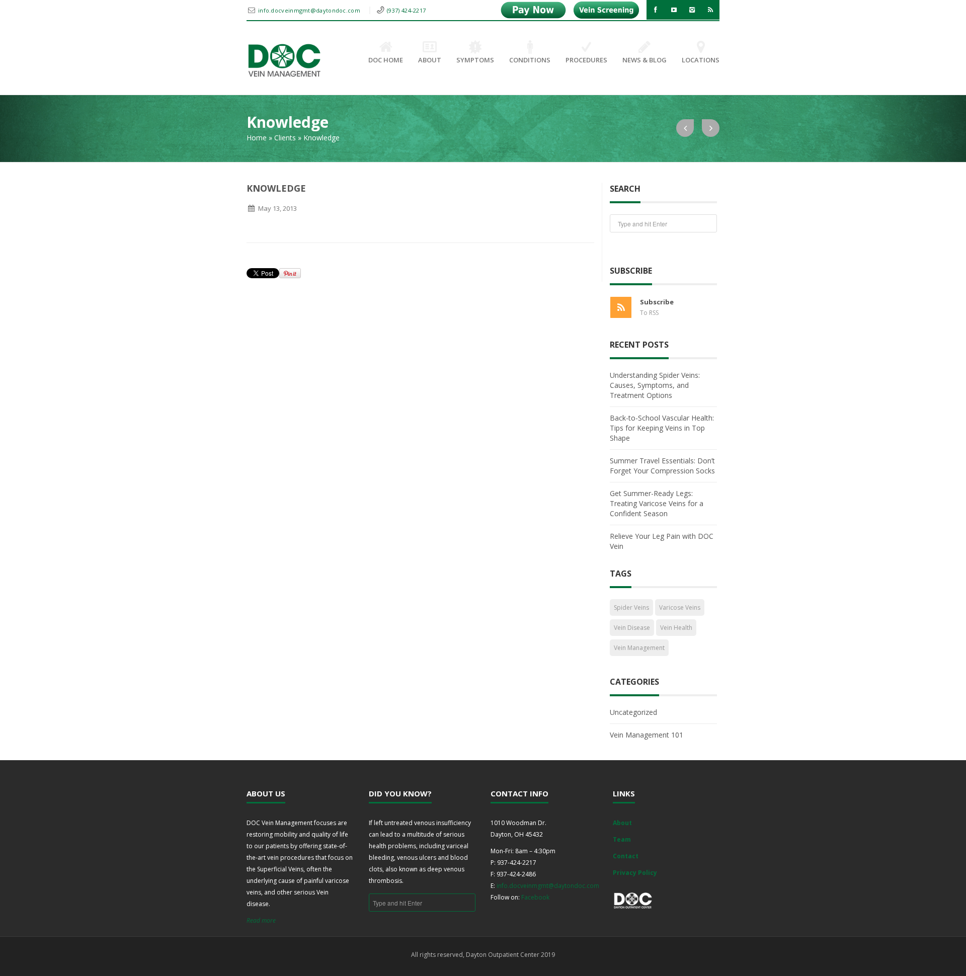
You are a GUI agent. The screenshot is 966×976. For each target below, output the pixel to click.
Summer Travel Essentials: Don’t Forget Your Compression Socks (662, 465)
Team (622, 839)
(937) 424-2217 (406, 10)
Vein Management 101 (646, 735)
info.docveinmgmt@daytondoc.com (310, 10)
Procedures (586, 59)
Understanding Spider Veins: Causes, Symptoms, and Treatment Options (655, 385)
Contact (625, 856)
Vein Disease (632, 627)
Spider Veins (631, 607)
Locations (700, 59)
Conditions (529, 59)
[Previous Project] (685, 128)
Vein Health (676, 627)
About (429, 59)
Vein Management (639, 647)
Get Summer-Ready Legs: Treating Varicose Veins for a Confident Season (656, 503)
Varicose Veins (679, 607)
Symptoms (475, 59)
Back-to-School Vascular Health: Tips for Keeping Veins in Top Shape (662, 428)
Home (257, 137)
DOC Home (385, 59)
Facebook (535, 897)
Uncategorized (633, 712)
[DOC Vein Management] (284, 60)
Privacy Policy (635, 872)
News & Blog (644, 59)
